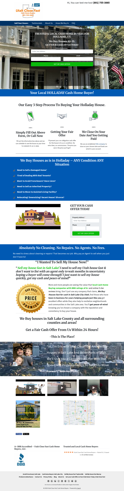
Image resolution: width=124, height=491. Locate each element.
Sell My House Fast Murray (93, 474)
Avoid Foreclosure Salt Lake (31, 474)
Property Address (62, 48)
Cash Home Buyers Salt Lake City (52, 474)
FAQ (73, 23)
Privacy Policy (47, 477)
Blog (55, 477)
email (78, 56)
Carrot (79, 488)
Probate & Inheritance (26, 477)
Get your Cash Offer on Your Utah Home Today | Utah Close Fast (85, 477)
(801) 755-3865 (101, 3)
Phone (46, 56)
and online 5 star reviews (78, 288)
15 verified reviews (87, 455)
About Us (49, 23)
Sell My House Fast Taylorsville (73, 474)
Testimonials (37, 23)
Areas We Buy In (62, 23)
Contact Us (38, 477)
